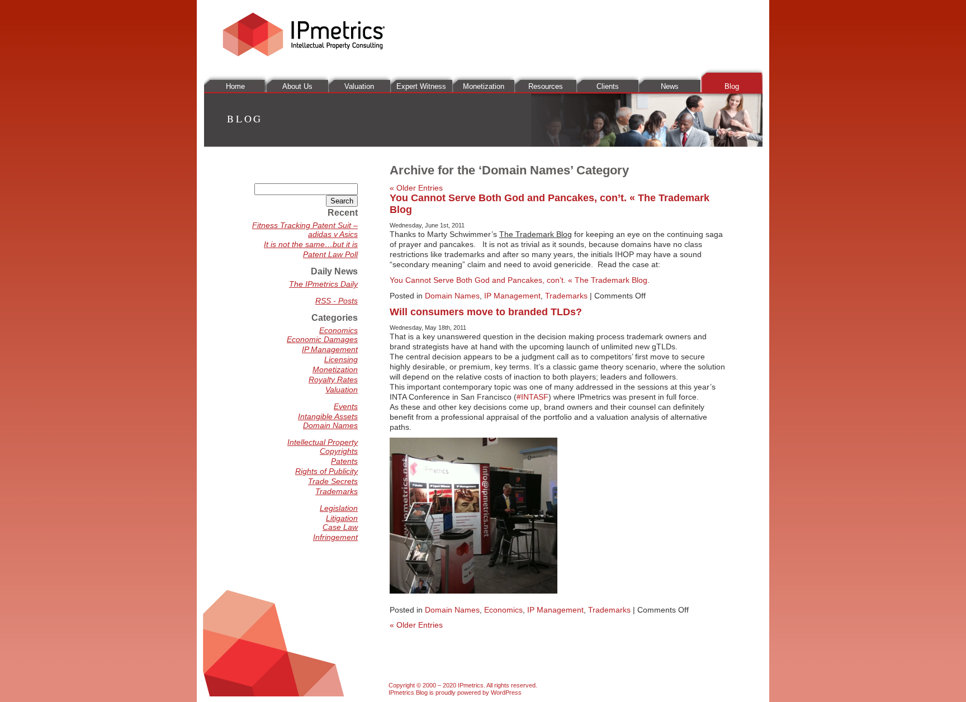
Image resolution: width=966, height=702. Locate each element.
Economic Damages (322, 339)
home (235, 86)
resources (545, 86)
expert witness (421, 86)
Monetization (335, 369)
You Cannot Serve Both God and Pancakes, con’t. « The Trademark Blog (518, 280)
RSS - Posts (336, 300)
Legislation (339, 508)
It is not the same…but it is (311, 244)
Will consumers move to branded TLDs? (486, 311)
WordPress (506, 692)
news (670, 86)
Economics (503, 609)
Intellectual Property (322, 442)
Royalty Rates (333, 379)
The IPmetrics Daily (323, 283)
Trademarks (566, 295)
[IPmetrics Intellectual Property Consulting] (303, 53)
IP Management (512, 295)
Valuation (341, 389)
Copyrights (339, 451)
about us (297, 86)
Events (346, 406)
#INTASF (532, 396)
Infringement (335, 537)
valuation (359, 86)
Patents (344, 461)
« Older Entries (416, 187)
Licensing (341, 359)
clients (607, 86)
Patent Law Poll (330, 254)
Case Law (340, 527)
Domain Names (452, 295)
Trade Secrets (333, 481)
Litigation (342, 518)
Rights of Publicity (326, 471)
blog (731, 86)
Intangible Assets (328, 416)
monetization (483, 86)
